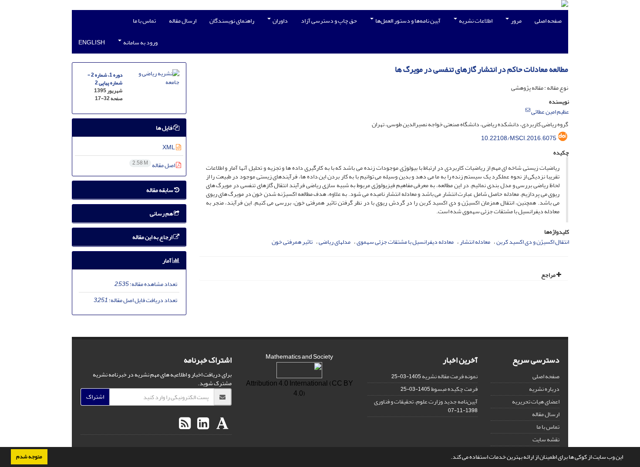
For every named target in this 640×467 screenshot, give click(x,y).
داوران (280, 21)
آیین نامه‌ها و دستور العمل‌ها (407, 21)
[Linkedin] (202, 424)
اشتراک (95, 397)
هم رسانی (162, 213)
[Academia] (221, 424)
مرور (516, 21)
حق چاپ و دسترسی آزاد (329, 21)
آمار (167, 260)
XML (169, 147)
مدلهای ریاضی (334, 242)
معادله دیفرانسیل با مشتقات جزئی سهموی (405, 242)
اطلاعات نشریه (475, 21)
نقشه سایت (545, 439)
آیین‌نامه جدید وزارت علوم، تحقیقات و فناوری (426, 401)
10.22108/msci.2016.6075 (518, 138)
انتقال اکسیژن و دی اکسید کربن (532, 242)
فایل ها (164, 128)
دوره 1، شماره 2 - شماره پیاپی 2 (105, 79)
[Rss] (185, 424)
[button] (448, 458)
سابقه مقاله (160, 190)
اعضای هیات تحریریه (535, 401)
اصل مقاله (154, 165)
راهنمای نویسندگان (231, 21)
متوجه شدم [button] (29, 456)
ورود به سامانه (140, 42)
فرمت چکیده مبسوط (454, 389)
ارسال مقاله (182, 21)
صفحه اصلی (548, 21)
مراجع (548, 275)
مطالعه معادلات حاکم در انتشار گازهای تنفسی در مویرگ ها (481, 69)
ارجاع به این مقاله (152, 237)
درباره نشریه (544, 389)
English (91, 42)
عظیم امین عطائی (550, 112)
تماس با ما (144, 21)
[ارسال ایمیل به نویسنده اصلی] (527, 110)
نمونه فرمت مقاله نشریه (450, 376)
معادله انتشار (475, 242)
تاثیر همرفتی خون (292, 242)
